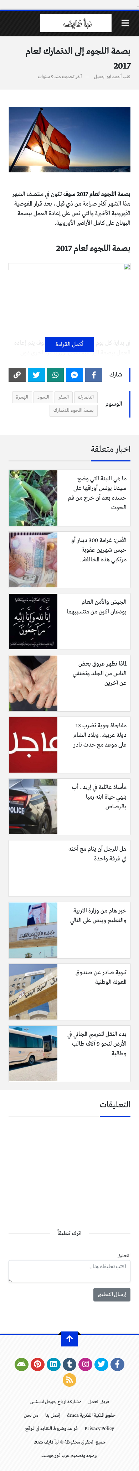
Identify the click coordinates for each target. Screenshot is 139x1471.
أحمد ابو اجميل (108, 77)
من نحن (31, 1415)
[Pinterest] (38, 1364)
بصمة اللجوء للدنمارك (73, 411)
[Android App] (22, 1364)
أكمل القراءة (69, 344)
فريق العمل (98, 1402)
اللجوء (43, 397)
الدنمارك (86, 397)
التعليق (124, 1256)
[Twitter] (36, 375)
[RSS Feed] (70, 1380)
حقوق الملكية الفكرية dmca (91, 1415)
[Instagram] (85, 1364)
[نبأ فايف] (76, 23)
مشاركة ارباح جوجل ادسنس (56, 1402)
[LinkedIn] (54, 1364)
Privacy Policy (99, 1429)
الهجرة (22, 397)
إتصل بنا (52, 1415)
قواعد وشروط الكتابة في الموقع (51, 1429)
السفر (63, 397)
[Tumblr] (70, 1364)
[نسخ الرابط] (17, 375)
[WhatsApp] (55, 375)
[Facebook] (93, 375)
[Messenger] (74, 375)
